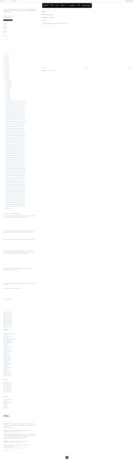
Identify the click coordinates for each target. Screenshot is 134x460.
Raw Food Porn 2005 (7, 391)
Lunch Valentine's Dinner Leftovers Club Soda (14, 164)
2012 (6, 61)
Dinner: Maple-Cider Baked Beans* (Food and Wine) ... (16, 191)
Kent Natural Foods (7, 327)
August (7, 88)
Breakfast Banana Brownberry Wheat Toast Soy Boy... (16, 171)
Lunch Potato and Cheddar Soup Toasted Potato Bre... (16, 157)
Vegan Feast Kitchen (7, 367)
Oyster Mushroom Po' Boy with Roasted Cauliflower (10, 442)
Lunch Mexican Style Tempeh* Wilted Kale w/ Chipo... (16, 170)
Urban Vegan (5, 361)
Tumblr (4, 25)
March (7, 97)
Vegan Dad (5, 366)
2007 (6, 70)
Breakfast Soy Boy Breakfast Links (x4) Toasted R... (15, 175)
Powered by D (6, 450)
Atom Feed (5, 35)
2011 (6, 63)
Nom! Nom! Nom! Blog (7, 351)
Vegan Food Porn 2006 (7, 323)
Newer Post (44, 68)
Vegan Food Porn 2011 (7, 317)
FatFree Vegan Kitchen (7, 342)
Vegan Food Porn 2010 (7, 318)
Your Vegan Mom (6, 375)
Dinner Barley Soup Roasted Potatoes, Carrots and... (15, 197)
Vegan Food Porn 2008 (7, 321)
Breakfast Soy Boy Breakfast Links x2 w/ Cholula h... (16, 206)
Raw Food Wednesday (7, 17)
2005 (6, 74)
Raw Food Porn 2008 (7, 387)
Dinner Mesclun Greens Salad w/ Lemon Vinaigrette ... (16, 133)
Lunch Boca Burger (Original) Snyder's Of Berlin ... (15, 150)
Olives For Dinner (6, 353)
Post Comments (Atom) (51, 70)
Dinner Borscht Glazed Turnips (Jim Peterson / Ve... (15, 142)
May (7, 94)
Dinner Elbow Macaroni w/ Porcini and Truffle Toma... (16, 188)
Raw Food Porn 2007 (7, 389)
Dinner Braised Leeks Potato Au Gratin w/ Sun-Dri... (15, 115)
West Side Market (63, 23)
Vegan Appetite (6, 364)
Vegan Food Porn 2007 (7, 322)
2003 (6, 78)
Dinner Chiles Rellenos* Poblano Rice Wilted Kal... (15, 173)
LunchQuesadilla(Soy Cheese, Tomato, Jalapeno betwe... (16, 141)
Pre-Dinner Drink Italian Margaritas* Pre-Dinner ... (15, 155)
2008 (6, 68)
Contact (4, 32)
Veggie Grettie (6, 371)
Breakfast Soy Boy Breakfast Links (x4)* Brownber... (15, 146)
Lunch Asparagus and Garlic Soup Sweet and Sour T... (16, 144)
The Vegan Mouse (6, 359)
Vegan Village (6, 407)
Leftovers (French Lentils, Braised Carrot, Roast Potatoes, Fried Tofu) (13, 447)
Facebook (5, 23)
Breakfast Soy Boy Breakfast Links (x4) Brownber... (15, 186)
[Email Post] (54, 25)
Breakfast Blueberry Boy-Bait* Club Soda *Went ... (15, 160)
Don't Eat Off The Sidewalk (8, 341)
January (7, 208)
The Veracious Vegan (7, 372)
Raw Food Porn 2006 (7, 390)
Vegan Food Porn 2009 (7, 319)
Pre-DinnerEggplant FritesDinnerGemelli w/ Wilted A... (16, 168)
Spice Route (5, 355)
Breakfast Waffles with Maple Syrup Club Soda (14, 126)
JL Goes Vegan (6, 348)
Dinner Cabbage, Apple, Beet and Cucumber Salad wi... (16, 106)
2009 (6, 67)
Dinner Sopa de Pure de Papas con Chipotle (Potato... (15, 139)
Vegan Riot (5, 406)
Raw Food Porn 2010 (7, 385)
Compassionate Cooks (7, 402)
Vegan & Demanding (7, 363)
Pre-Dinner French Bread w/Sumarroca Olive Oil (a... (15, 179)
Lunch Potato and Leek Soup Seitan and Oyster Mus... (16, 122)
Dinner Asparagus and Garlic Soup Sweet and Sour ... (15, 148)
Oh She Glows (6, 352)
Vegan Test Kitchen (10, 16)
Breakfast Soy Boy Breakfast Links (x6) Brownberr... (15, 104)
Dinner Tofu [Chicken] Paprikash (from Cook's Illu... (15, 204)
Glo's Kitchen (5, 345)
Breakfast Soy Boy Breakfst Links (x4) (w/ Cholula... (15, 119)
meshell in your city (7, 349)
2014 (6, 58)
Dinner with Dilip (6, 340)
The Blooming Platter (7, 356)
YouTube (5, 27)
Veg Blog (5, 404)
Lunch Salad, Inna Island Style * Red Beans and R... (15, 199)
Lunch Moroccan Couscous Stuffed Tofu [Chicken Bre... (16, 117)
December (8, 81)
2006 (6, 72)
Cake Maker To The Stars (8, 336)
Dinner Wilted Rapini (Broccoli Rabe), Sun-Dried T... (15, 153)
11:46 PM (52, 25)
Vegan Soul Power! (6, 370)
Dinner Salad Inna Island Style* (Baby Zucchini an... (15, 202)
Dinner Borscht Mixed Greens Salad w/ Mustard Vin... (16, 124)
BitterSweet (5, 334)
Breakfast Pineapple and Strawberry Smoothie (14, 151)
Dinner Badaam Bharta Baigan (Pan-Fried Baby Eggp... (16, 162)
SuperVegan (5, 403)
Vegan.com (5, 400)
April (7, 95)
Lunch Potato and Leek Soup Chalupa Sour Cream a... (16, 135)
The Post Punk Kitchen (7, 399)
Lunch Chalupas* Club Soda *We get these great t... (15, 130)
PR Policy (5, 31)
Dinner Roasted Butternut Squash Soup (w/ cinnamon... (16, 121)
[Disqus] (86, 47)
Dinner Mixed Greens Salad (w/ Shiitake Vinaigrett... (15, 112)
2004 (6, 76)
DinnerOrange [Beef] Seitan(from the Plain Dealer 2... (16, 182)
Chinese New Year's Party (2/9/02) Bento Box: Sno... (15, 177)
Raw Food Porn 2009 (7, 386)
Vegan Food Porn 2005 (7, 325)
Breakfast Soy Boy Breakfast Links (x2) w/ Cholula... (16, 195)
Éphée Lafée (5, 423)
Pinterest (5, 28)
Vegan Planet (5, 368)
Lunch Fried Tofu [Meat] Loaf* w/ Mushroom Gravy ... (16, 193)
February (7, 99)
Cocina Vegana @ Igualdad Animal (10, 338)
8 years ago (14, 427)
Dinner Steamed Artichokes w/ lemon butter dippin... (15, 101)
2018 (6, 56)
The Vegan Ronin (6, 360)
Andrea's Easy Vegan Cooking (9, 333)
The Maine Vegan (6, 357)
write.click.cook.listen (7, 374)
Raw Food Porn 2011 (7, 383)
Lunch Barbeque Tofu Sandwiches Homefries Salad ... (16, 184)
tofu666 (4, 430)
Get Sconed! (5, 344)
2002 (6, 79)
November (8, 83)
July (7, 90)
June (7, 92)
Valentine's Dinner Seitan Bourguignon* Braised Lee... (16, 166)
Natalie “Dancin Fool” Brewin (9, 434)
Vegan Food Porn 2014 (7, 312)
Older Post (129, 68)
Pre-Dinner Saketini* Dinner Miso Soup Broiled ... (15, 128)
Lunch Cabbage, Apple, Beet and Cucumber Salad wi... (16, 103)
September (8, 86)
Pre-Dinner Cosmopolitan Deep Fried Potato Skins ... (15, 159)
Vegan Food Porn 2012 (7, 315)
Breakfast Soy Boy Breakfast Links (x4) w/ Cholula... (16, 110)
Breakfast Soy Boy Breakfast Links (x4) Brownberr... (15, 189)
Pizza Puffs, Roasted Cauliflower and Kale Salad (10, 431)
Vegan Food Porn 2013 (7, 314)
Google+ (5, 24)
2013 (6, 59)
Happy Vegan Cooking (7, 347)
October (7, 85)
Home (86, 68)
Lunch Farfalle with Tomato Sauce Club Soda (14, 108)
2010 (6, 65)
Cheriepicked (5, 337)
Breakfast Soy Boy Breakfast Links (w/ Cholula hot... (16, 113)
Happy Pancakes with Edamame (7, 427)
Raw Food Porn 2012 (7, 382)
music (18, 288)
